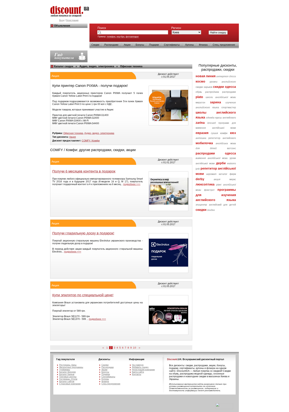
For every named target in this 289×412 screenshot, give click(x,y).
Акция (72, 137)
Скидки (95, 44)
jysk (198, 168)
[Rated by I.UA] (224, 408)
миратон (200, 102)
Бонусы (140, 44)
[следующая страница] (138, 348)
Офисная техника (131, 66)
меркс (232, 179)
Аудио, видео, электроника (96, 66)
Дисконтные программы (71, 367)
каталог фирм (227, 174)
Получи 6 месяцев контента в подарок (83, 171)
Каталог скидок (63, 66)
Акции (127, 44)
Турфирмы (64, 369)
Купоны (189, 44)
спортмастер (228, 107)
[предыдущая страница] (103, 348)
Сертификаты (172, 44)
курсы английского (225, 117)
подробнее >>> (131, 184)
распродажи (229, 92)
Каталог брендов (67, 372)
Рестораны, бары (67, 365)
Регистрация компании (143, 369)
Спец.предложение (110, 384)
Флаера (203, 44)
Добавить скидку (140, 367)
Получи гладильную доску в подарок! (83, 233)
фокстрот (209, 190)
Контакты (136, 374)
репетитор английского (222, 138)
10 (134, 347)
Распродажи (111, 44)
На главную (138, 365)
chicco (232, 76)
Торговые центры (67, 376)
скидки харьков (204, 87)
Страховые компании (70, 384)
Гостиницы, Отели (68, 379)
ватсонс (231, 148)
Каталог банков (66, 374)
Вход (61, 20)
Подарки (154, 44)
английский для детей (222, 204)
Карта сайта (138, 372)
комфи (223, 133)
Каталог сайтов (66, 381)
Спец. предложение (224, 44)
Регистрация (72, 20)
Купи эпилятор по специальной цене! (82, 295)
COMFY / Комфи (91, 140)
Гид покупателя (65, 359)
